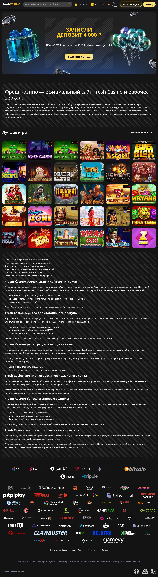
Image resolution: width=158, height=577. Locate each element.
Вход (149, 4)
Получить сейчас (79, 56)
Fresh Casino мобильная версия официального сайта (31, 269)
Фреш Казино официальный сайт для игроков (27, 259)
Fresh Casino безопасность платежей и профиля (28, 275)
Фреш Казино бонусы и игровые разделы (25, 272)
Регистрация (131, 4)
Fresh (11, 4)
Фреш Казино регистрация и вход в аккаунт (26, 266)
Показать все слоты (141, 132)
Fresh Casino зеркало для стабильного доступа (27, 263)
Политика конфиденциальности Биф (65, 550)
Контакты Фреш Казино (97, 550)
